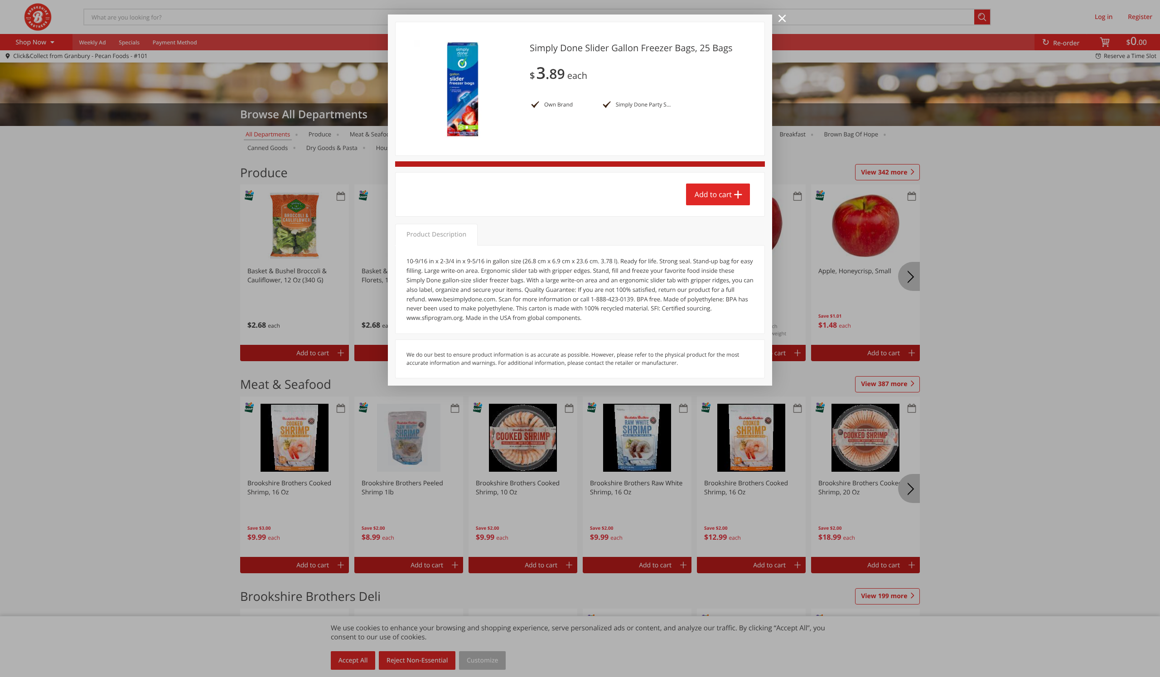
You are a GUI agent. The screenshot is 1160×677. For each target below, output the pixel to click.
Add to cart (713, 194)
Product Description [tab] (436, 234)
